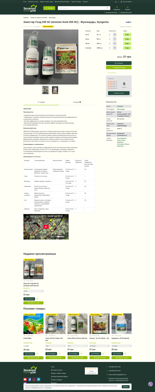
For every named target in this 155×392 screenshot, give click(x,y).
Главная (25, 17)
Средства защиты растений (38, 17)
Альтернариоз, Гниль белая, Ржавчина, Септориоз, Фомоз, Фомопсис (123, 142)
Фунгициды (52, 17)
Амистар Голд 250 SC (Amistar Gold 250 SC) (31, 284)
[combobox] (84, 8)
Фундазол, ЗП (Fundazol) (120, 338)
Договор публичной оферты (59, 376)
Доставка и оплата (56, 370)
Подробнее (48, 387)
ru (118, 1)
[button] (152, 379)
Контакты (54, 383)
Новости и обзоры (56, 379)
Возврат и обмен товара (58, 373)
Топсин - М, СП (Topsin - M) (99, 338)
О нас (52, 366)
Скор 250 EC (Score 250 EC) (77, 338)
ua (116, 1)
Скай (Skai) (27, 338)
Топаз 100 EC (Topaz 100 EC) (54, 339)
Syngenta (120, 106)
